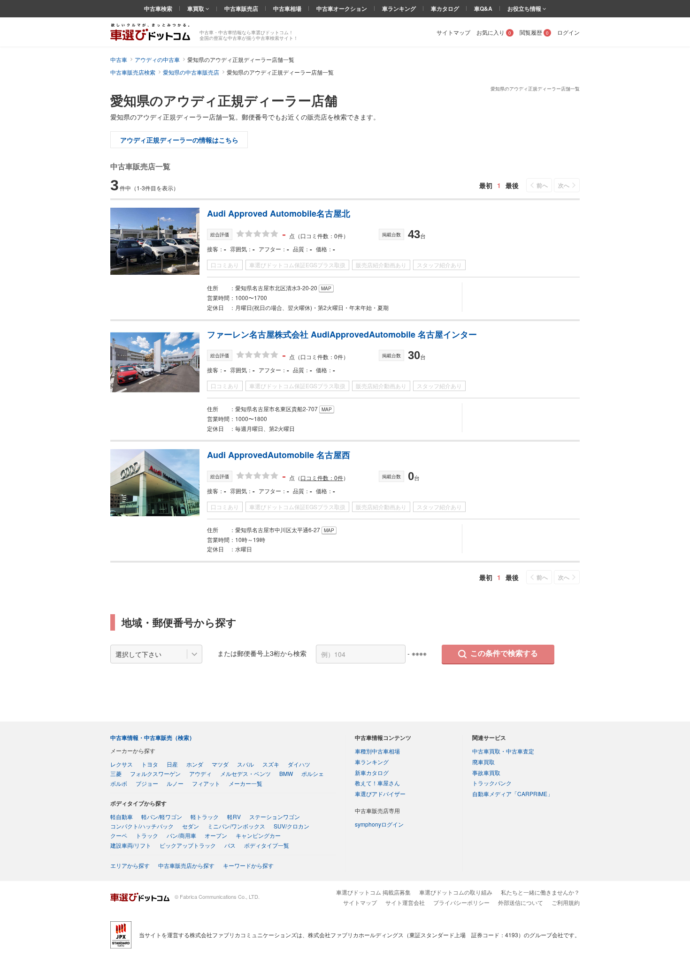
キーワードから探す (248, 865)
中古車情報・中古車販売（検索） (152, 737)
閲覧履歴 (534, 32)
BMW (286, 773)
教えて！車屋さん (377, 783)
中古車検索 (158, 8)
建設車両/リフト (130, 845)
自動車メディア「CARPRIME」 (512, 794)
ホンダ (194, 764)
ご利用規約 (566, 902)
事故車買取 (486, 772)
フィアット (206, 783)
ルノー (175, 783)
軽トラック (205, 817)
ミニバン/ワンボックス (236, 826)
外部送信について (520, 902)
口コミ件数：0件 (321, 478)
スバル (245, 764)
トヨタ (149, 764)
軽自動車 (121, 817)
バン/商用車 (181, 835)
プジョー (147, 783)
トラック (147, 835)
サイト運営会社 (405, 902)
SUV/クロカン (291, 826)
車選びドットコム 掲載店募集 (373, 892)
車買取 (196, 8)
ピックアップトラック (188, 845)
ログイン (568, 32)
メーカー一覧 (245, 783)
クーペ (118, 835)
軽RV (234, 817)
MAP (326, 288)
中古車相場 (287, 8)
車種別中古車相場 (377, 751)
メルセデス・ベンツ (245, 773)
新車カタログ (372, 772)
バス (230, 845)
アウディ (200, 773)
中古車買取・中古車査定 (503, 751)
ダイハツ (299, 764)
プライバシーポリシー (461, 902)
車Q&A (483, 8)
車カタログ (445, 8)
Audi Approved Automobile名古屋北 (278, 213)
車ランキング (399, 8)
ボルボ (118, 783)
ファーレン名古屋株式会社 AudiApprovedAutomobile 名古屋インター (342, 334)
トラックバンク (492, 783)
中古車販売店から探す (186, 865)
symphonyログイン (379, 824)
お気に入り (493, 32)
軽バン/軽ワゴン (161, 817)
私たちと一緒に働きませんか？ (540, 892)
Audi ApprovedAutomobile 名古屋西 (278, 455)
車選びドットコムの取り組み (455, 892)
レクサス (121, 764)
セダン (190, 826)
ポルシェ (312, 773)
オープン (216, 835)
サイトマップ (453, 32)
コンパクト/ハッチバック (142, 826)
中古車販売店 (241, 8)
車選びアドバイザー (380, 794)
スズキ (270, 764)
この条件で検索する (504, 653)
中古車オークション (341, 8)
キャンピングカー (258, 835)
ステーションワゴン (274, 817)
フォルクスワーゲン (155, 773)
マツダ (220, 764)
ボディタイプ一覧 (266, 845)
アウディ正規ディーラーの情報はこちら (179, 139)
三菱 (116, 773)
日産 (172, 764)
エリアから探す (130, 865)
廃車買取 (483, 762)
